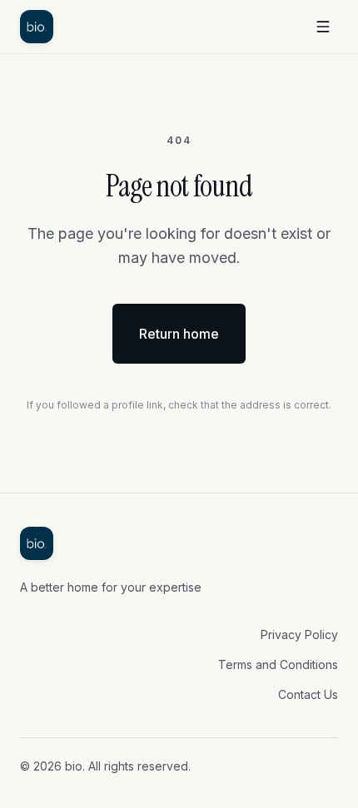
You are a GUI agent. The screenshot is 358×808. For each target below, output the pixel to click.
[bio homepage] (36, 26)
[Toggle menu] (323, 27)
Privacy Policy (299, 634)
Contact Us (308, 694)
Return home (179, 333)
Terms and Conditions (278, 664)
